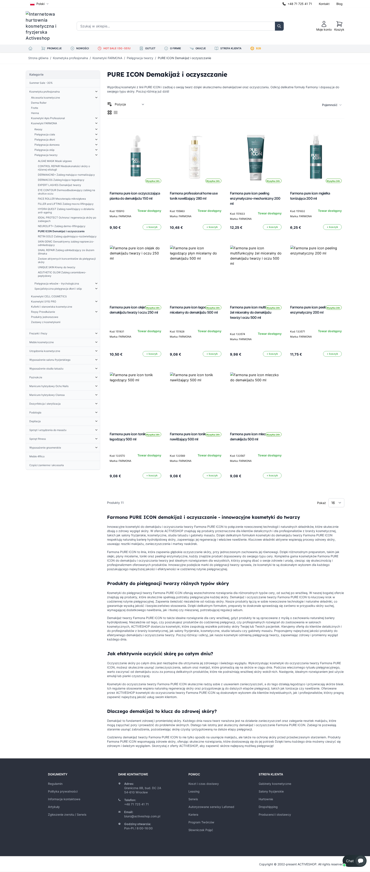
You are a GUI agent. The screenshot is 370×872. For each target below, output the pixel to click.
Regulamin (55, 783)
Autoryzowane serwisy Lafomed (211, 807)
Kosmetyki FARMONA (107, 58)
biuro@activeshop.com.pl (142, 816)
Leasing (194, 791)
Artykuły (54, 807)
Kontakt (324, 4)
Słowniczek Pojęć (200, 830)
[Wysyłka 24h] (135, 271)
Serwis (193, 799)
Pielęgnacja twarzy (140, 58)
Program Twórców (201, 822)
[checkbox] (109, 112)
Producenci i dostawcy (275, 814)
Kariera (193, 814)
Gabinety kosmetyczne (275, 783)
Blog (339, 4)
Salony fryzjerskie (271, 791)
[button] (355, 861)
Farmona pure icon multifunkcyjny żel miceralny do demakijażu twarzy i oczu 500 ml (255, 312)
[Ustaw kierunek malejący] (109, 104)
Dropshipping (268, 807)
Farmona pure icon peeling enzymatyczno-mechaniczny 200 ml (255, 198)
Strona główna (38, 58)
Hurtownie (266, 799)
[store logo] (44, 26)
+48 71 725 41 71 (300, 4)
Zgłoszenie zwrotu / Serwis (67, 814)
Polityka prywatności (63, 791)
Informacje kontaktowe (64, 799)
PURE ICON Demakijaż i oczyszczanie (184, 58)
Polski (40, 4)
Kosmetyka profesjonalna (70, 58)
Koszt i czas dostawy (203, 783)
